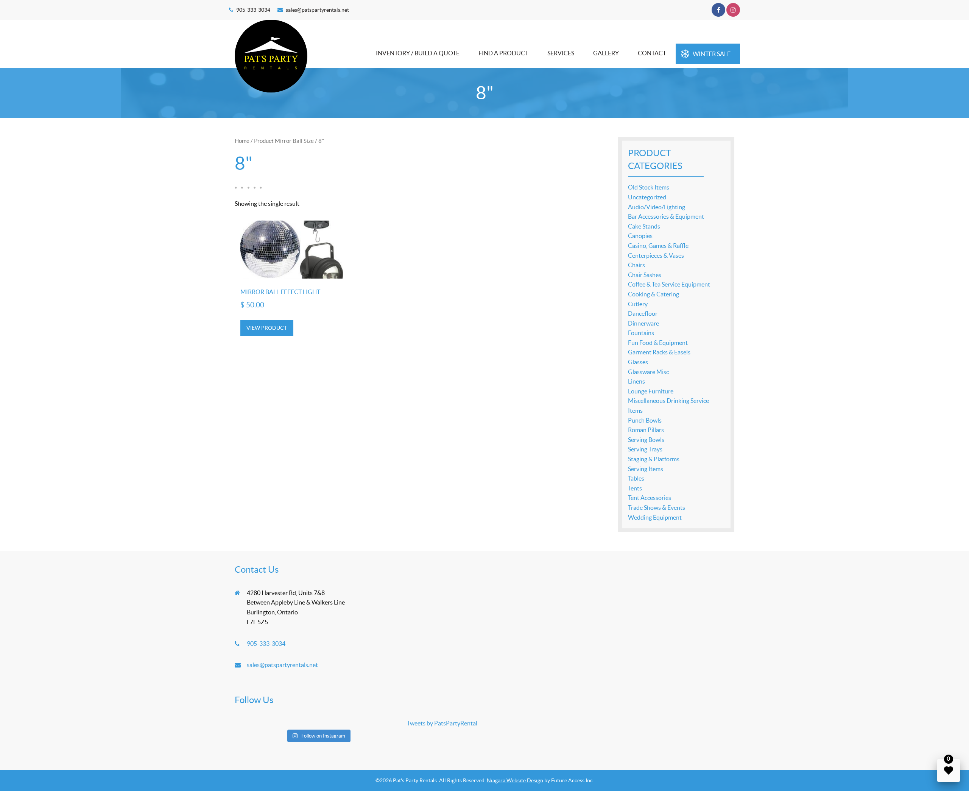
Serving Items (645, 468)
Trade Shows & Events (656, 507)
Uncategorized (647, 197)
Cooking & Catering (653, 294)
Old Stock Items (648, 187)
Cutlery (638, 304)
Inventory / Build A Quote (418, 53)
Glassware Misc (648, 371)
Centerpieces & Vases (656, 255)
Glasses (638, 362)
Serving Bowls (646, 439)
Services (560, 53)
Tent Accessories (649, 497)
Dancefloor (642, 313)
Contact (652, 53)
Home (242, 141)
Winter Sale (712, 53)
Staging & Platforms (653, 459)
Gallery (606, 53)
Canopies (640, 235)
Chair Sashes (644, 274)
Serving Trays (645, 449)
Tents (635, 488)
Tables (636, 478)
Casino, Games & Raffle (658, 245)
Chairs (636, 265)
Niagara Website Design (515, 780)
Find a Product (503, 53)
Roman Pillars (646, 429)
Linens (636, 381)
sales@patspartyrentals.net (317, 10)
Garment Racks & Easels (659, 352)
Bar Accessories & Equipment (666, 216)
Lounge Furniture (650, 391)
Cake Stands (644, 226)
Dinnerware (643, 323)
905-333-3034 (253, 10)
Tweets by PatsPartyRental (442, 723)
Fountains (641, 332)
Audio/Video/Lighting (656, 207)
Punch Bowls (645, 420)
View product (266, 328)
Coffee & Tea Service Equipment (669, 284)
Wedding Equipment (655, 517)
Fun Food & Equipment (658, 342)
